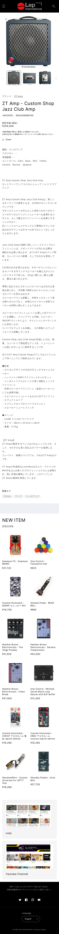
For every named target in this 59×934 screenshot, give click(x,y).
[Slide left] (3, 78)
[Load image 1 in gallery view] (14, 78)
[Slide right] (56, 78)
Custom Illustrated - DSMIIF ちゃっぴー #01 (14, 604)
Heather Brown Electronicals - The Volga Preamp (12, 647)
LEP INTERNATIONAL (26, 929)
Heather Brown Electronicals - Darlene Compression (42, 647)
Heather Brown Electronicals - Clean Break (13, 692)
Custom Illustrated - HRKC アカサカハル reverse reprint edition (42, 736)
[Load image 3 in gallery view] (45, 78)
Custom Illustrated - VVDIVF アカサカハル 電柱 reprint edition (14, 736)
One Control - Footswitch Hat (38, 562)
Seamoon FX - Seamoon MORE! (15, 562)
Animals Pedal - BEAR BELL (42, 604)
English (28, 919)
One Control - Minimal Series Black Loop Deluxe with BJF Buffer (42, 692)
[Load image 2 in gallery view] (29, 78)
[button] (3, 6)
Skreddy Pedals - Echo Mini (42, 779)
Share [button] (8, 139)
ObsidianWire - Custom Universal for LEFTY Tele (14, 780)
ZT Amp (18, 96)
